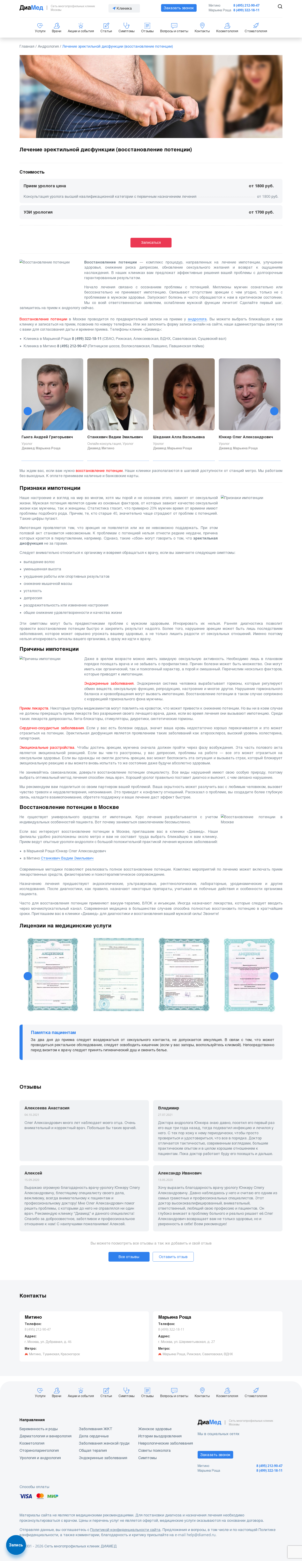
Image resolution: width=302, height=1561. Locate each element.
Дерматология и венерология (45, 1436)
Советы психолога (154, 1450)
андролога (197, 319)
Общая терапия (93, 1450)
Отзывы (147, 31)
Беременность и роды (39, 1429)
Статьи (106, 31)
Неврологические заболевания (165, 1443)
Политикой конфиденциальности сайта (125, 1530)
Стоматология (256, 31)
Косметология (227, 31)
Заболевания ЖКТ (95, 1429)
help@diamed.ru (201, 1535)
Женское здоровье (155, 1429)
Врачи (56, 31)
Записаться (151, 242)
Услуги (40, 31)
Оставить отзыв (173, 1257)
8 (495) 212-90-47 (246, 5)
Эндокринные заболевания (103, 1458)
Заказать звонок (179, 8)
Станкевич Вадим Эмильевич (67, 858)
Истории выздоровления (160, 1436)
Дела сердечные (94, 1436)
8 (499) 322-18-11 (246, 10)
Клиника (124, 8)
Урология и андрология (40, 1458)
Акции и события (81, 31)
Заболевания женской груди (104, 1443)
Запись (16, 1545)
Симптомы (127, 31)
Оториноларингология (39, 1450)
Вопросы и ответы (174, 31)
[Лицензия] (52, 976)
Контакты (202, 31)
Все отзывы (129, 1257)
